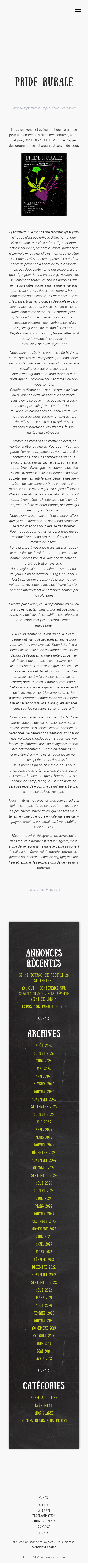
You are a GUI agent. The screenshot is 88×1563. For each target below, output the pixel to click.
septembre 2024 (44, 1175)
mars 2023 (44, 1252)
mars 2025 (43, 1137)
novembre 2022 (44, 1275)
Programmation (44, 1516)
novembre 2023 (44, 1229)
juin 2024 (44, 1198)
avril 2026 (44, 1076)
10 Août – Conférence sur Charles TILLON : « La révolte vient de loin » (44, 994)
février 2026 (44, 1084)
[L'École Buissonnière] (44, 25)
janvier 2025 (44, 1145)
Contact (44, 1526)
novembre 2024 (44, 1160)
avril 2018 (44, 1359)
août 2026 (44, 1045)
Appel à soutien (44, 1397)
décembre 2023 (44, 1221)
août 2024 (44, 1183)
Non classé (44, 1413)
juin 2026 (44, 1061)
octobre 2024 (44, 1168)
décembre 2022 (44, 1267)
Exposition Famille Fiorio (44, 1006)
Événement (52, 890)
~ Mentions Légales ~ (44, 1547)
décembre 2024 (44, 1152)
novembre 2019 (44, 1328)
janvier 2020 (44, 1320)
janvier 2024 (44, 1213)
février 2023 (44, 1259)
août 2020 (44, 1305)
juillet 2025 (44, 1114)
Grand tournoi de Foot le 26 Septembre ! (44, 978)
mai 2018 (44, 1351)
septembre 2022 (44, 1282)
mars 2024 (43, 1206)
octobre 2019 (43, 1336)
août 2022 (44, 1290)
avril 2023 (44, 1244)
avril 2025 (44, 1129)
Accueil (44, 1505)
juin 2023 (43, 1236)
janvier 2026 (44, 1091)
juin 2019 (44, 1343)
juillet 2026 (44, 1053)
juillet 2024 (44, 1190)
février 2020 (44, 1313)
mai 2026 (44, 1068)
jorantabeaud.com (54, 1557)
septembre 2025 (44, 1106)
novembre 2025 (44, 1099)
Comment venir (44, 1521)
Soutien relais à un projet (44, 1420)
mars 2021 (44, 1297)
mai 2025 (44, 1122)
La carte (44, 1511)
